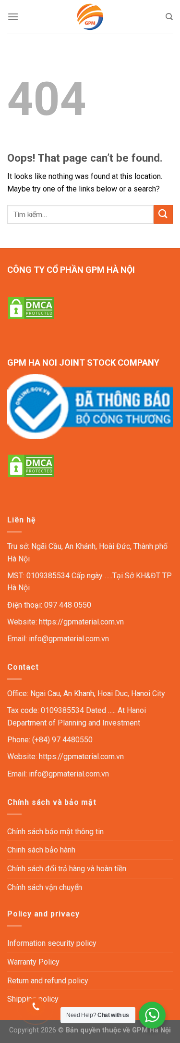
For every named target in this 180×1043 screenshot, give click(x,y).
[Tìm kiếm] (169, 17)
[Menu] (13, 16)
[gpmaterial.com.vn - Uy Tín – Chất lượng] (90, 17)
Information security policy (51, 943)
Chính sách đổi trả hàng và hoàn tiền (66, 868)
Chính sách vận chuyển (44, 887)
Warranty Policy (33, 962)
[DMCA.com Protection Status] (31, 307)
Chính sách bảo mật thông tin (55, 831)
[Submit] (163, 214)
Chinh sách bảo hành (41, 849)
